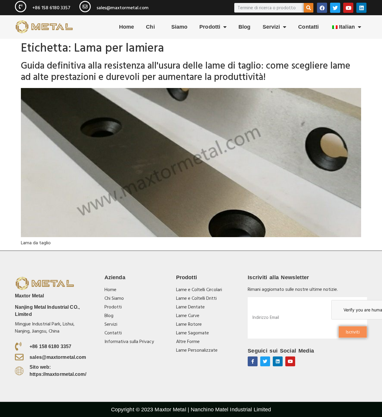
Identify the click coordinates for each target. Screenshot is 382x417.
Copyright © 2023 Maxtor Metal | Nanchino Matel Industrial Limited (191, 410)
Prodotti (209, 27)
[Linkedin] (361, 8)
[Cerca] (308, 8)
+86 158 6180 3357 (51, 7)
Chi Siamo (166, 27)
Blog (244, 27)
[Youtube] (348, 8)
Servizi (271, 27)
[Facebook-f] (253, 361)
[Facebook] (322, 8)
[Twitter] (335, 8)
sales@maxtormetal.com (123, 7)
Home (126, 27)
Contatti (308, 27)
